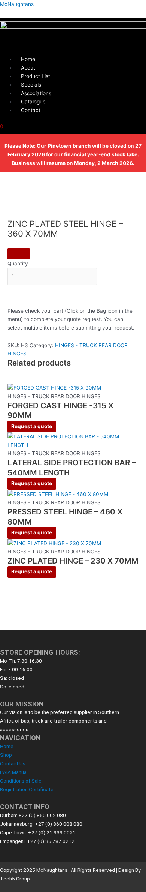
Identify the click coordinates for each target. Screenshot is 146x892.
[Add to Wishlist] (18, 253)
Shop (6, 755)
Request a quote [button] (31, 426)
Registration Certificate (27, 789)
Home (6, 746)
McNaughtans (17, 4)
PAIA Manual (14, 772)
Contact (30, 110)
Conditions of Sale (21, 781)
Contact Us (12, 763)
